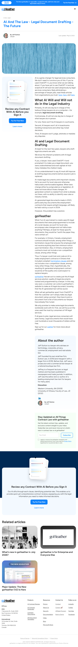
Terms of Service (24, 638)
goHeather (39, 277)
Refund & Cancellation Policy (40, 638)
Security (45, 611)
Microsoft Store (48, 625)
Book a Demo (59, 614)
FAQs (45, 618)
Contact (58, 604)
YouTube (71, 611)
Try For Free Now (17, 121)
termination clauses (59, 261)
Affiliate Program (60, 611)
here (60, 95)
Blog (44, 621)
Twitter (70, 607)
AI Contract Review (34, 604)
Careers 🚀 (59, 607)
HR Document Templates (32, 618)
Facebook (71, 614)
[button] (75, 9)
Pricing (45, 604)
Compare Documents (31, 613)
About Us (46, 607)
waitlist (50, 327)
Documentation (48, 614)
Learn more (17, 126)
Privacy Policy (67, 441)
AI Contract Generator (31, 608)
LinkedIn (71, 604)
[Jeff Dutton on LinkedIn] (39, 398)
